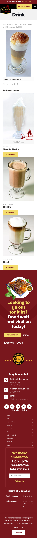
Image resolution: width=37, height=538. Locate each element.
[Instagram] (12, 406)
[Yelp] (18, 406)
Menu (8, 418)
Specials (9, 428)
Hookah (9, 432)
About (8, 445)
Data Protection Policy (24, 523)
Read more (18, 527)
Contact (9, 442)
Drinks (7, 207)
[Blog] (23, 406)
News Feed (10, 438)
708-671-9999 (26, 2)
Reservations (11, 422)
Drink (6, 262)
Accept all (18, 532)
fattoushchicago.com (23, 24)
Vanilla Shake (11, 149)
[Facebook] (6, 406)
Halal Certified (11, 435)
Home (8, 415)
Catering (9, 425)
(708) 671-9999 (13, 342)
